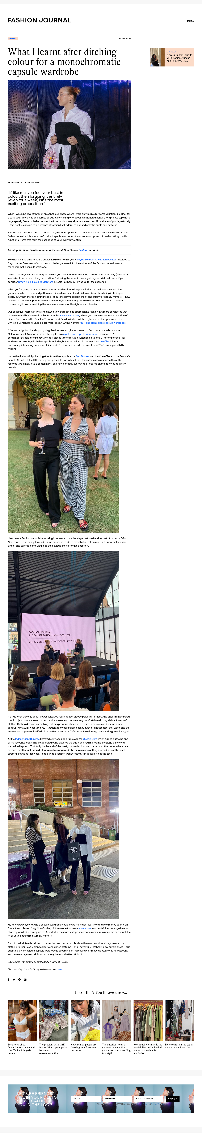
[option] (69, 124)
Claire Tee (103, 341)
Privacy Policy (142, 1104)
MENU (191, 21)
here (58, 969)
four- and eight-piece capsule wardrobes (103, 322)
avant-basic (85, 928)
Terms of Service (157, 1104)
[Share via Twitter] (14, 979)
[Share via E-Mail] (25, 979)
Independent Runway (27, 738)
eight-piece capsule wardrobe (80, 333)
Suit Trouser (82, 356)
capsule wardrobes (68, 315)
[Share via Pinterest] (19, 979)
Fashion (12, 38)
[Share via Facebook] (8, 979)
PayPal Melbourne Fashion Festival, (96, 259)
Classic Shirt (90, 738)
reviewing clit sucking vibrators (35, 281)
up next (171, 52)
